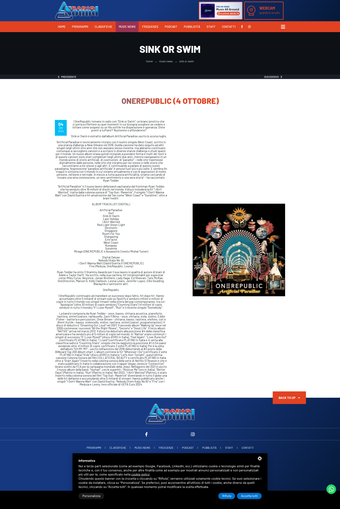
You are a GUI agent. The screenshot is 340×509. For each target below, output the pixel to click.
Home (62, 26)
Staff (211, 26)
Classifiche (103, 26)
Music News (127, 26)
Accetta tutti (249, 496)
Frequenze (150, 26)
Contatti (229, 26)
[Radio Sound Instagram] (249, 26)
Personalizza (91, 496)
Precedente (67, 76)
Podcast (171, 26)
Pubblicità (192, 26)
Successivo (272, 76)
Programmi (80, 26)
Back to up (287, 397)
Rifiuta (226, 496)
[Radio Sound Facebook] (241, 26)
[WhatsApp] (331, 489)
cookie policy (140, 474)
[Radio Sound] (76, 10)
